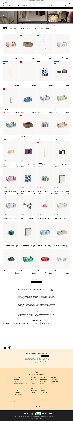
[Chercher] (28, 3)
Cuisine (15, 5)
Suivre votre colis (17, 390)
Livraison (15, 388)
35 (38, 285)
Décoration (11, 5)
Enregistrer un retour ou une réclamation (21, 383)
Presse (52, 386)
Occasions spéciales (43, 392)
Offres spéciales (67, 5)
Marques (22, 28)
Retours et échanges (17, 381)
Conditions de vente (17, 392)
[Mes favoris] (67, 3)
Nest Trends (42, 396)
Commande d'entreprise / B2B (19, 399)
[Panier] (69, 3)
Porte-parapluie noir (6, 323)
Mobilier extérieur (34, 390)
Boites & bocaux (15, 26)
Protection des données (18, 394)
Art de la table (5, 5)
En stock (10, 28)
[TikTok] (39, 406)
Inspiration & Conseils (43, 379)
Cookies (15, 396)
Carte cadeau (33, 392)
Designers (48, 28)
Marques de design (60, 5)
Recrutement (53, 383)
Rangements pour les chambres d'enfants (46, 26)
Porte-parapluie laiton (16, 323)
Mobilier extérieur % (36, 5)
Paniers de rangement (7, 26)
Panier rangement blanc (45, 323)
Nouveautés (53, 5)
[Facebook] (33, 406)
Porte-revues (35, 26)
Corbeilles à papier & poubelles (25, 26)
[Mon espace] (64, 3)
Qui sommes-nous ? (54, 379)
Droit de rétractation (17, 401)
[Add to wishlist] (16, 58)
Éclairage (19, 5)
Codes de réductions (43, 399)
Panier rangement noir (25, 323)
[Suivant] (70, 26)
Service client (16, 379)
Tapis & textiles (24, 5)
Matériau (34, 28)
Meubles (30, 5)
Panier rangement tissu (35, 323)
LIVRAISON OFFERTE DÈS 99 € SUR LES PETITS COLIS (37, 0)
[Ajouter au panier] (18, 58)
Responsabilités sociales (55, 381)
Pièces (41, 394)
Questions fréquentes (17, 386)
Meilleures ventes (43, 388)
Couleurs (28, 28)
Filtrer (6, 28)
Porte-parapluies (59, 26)
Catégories (16, 28)
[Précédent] (3, 26)
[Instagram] (36, 406)
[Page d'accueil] (5, 3)
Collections (41, 28)
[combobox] (67, 0)
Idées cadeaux (42, 390)
